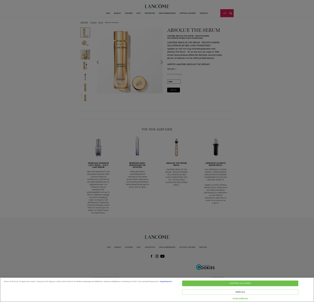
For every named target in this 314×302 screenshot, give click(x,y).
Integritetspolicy (166, 281)
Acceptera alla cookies (240, 283)
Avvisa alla (240, 292)
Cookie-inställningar (240, 298)
